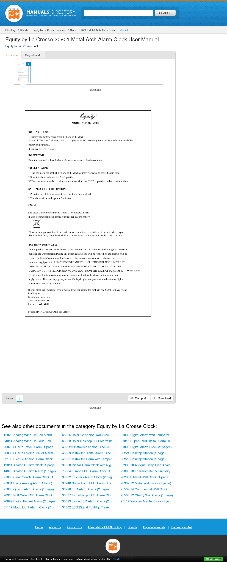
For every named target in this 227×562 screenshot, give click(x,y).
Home (39, 527)
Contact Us (74, 527)
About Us (55, 527)
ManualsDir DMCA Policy (105, 527)
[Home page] (14, 13)
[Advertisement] (89, 96)
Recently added (181, 527)
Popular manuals (154, 527)
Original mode (33, 55)
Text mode (11, 55)
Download (164, 398)
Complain (140, 398)
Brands (132, 527)
